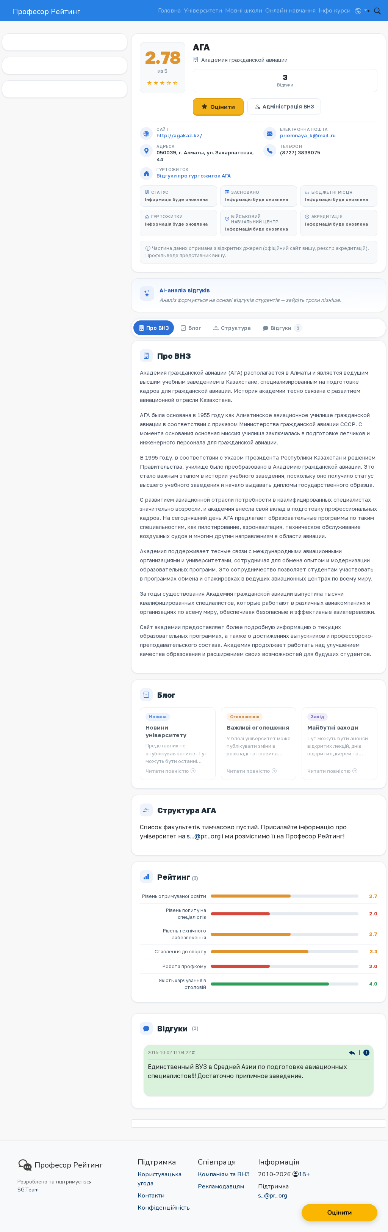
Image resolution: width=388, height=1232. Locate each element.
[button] (361, 10)
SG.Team (28, 1189)
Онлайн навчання (290, 10)
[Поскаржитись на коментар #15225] (366, 1052)
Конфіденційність (164, 1208)
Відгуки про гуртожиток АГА (193, 176)
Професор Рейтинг (46, 11)
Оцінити (222, 106)
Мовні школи (243, 10)
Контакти (151, 1195)
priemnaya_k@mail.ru (308, 135)
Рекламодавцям (221, 1186)
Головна (169, 10)
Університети (203, 10)
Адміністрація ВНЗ (288, 106)
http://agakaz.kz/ (179, 135)
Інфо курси (334, 10)
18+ (304, 1174)
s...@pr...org (204, 836)
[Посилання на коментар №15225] (353, 1052)
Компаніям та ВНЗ (224, 1174)
